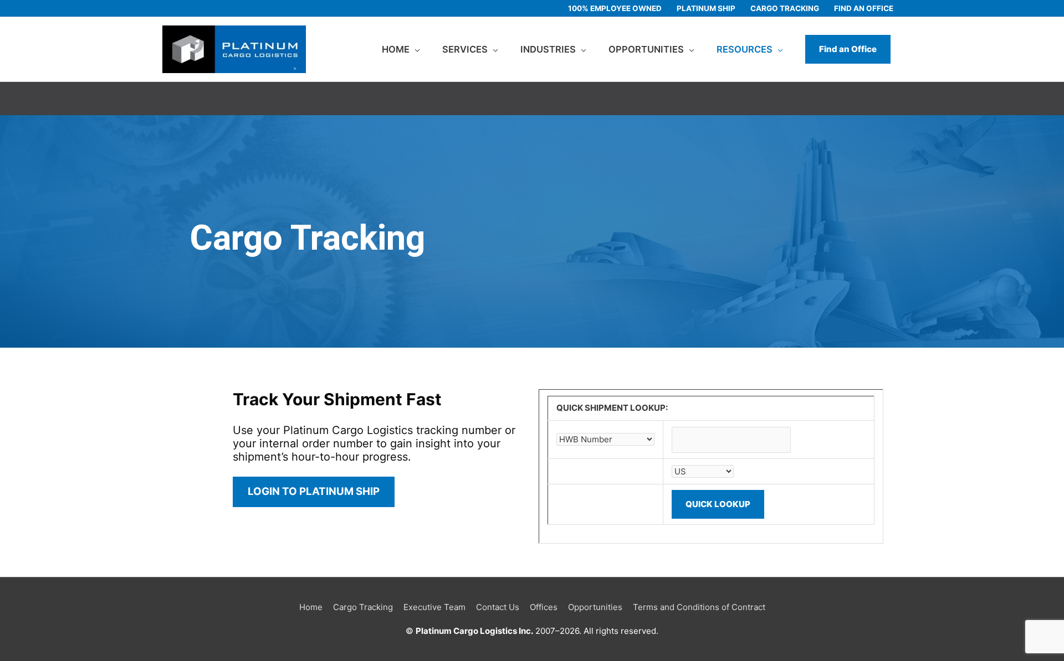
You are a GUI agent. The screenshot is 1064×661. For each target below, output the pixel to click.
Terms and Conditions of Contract (699, 607)
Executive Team (434, 607)
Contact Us (497, 607)
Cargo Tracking (363, 607)
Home (311, 607)
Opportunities (595, 607)
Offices (543, 607)
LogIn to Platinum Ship (314, 491)
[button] (848, 49)
